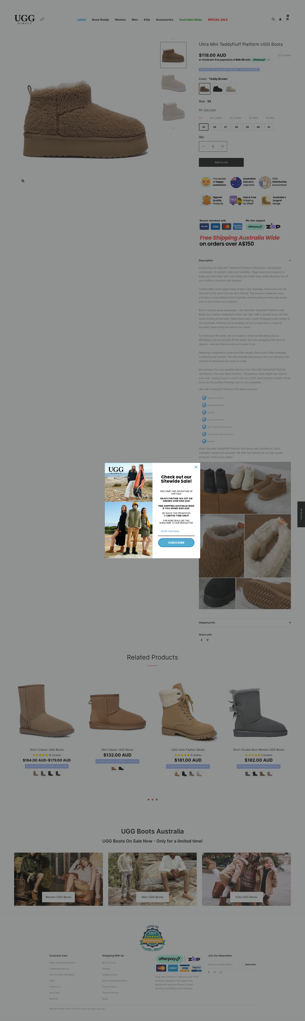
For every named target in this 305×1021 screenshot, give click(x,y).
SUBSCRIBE (176, 543)
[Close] (196, 467)
